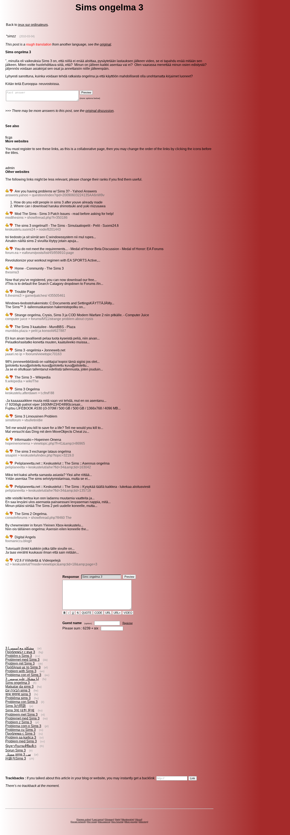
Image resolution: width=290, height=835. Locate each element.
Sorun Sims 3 (15, 750)
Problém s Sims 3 (18, 656)
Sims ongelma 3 (17, 683)
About (139, 819)
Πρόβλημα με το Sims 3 (23, 667)
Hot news (91, 822)
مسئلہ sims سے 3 (18, 754)
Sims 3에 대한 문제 (19, 710)
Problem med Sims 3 (21, 741)
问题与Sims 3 (15, 758)
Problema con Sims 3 (21, 702)
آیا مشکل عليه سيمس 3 (22, 679)
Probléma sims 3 (18, 698)
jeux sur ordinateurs (33, 24)
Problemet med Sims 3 (22, 659)
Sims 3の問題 (15, 706)
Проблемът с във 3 (20, 652)
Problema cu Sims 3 (20, 730)
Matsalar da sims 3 (19, 686)
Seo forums (117, 822)
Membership (128, 819)
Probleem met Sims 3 (21, 714)
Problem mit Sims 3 (20, 663)
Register (127, 623)
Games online (84, 819)
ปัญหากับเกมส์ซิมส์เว (20, 746)
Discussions (104, 822)
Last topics (98, 819)
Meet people (131, 822)
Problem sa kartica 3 (20, 737)
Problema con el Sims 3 (23, 675)
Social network (78, 822)
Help (117, 819)
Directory (143, 822)
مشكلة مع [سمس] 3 (19, 648)
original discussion (99, 111)
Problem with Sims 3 (20, 671)
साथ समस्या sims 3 (18, 694)
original (105, 44)
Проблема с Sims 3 (20, 733)
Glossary (109, 819)
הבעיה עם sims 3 (17, 690)
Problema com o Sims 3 (23, 726)
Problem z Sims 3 (18, 722)
